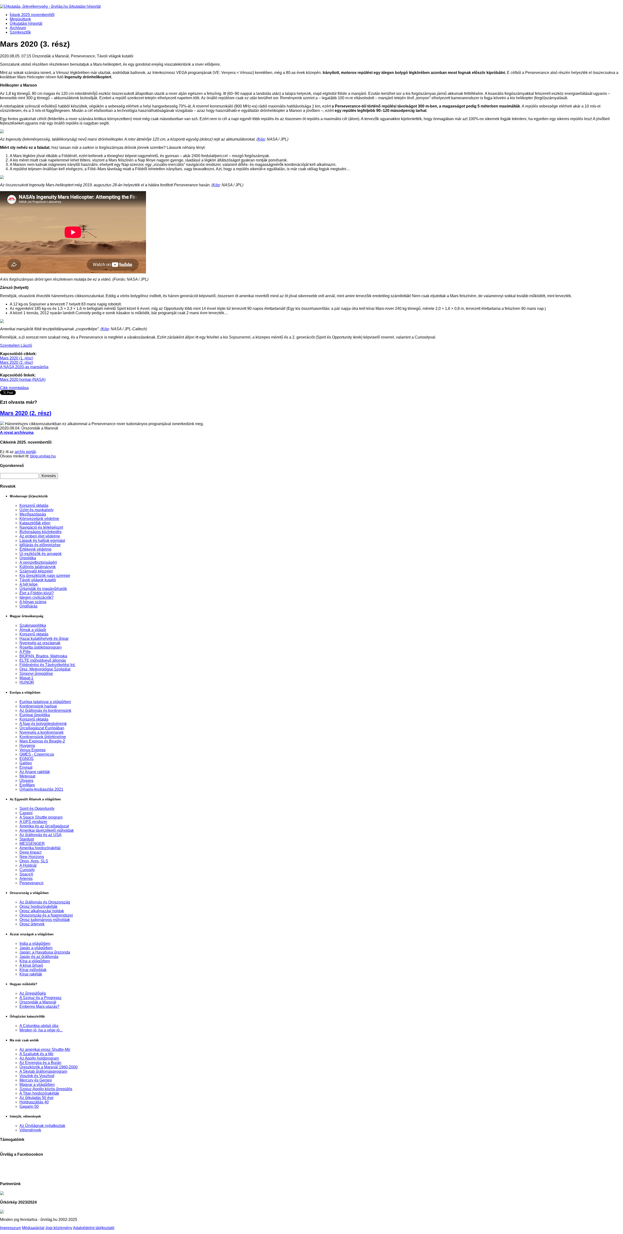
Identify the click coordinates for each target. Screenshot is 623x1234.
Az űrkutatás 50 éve (36, 1098)
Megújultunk (20, 19)
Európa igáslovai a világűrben (45, 702)
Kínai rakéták (30, 974)
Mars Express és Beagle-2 (42, 741)
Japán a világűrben (36, 948)
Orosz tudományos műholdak (44, 920)
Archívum (18, 28)
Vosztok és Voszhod (36, 1076)
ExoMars (27, 785)
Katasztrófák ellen (34, 523)
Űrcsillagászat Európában (41, 728)
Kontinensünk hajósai (38, 706)
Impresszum (10, 1228)
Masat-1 (26, 678)
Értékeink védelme (35, 549)
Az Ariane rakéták (34, 772)
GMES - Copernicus (36, 754)
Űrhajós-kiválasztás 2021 (41, 789)
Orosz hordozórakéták (38, 906)
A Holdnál (28, 865)
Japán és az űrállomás (38, 957)
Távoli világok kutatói (37, 580)
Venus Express (32, 750)
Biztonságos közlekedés (40, 532)
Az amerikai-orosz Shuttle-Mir (44, 1049)
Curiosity (27, 870)
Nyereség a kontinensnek (41, 732)
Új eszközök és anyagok (40, 554)
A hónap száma (32, 602)
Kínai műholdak (32, 970)
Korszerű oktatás (33, 505)
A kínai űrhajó (31, 965)
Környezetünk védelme (39, 519)
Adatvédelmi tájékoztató (93, 1228)
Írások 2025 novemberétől (32, 15)
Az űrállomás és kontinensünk (45, 710)
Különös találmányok (37, 567)
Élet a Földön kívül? (36, 593)
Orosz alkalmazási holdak (41, 911)
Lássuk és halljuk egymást (42, 540)
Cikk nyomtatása (14, 388)
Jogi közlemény (58, 1228)
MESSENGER (32, 843)
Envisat (25, 767)
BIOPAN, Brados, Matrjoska (43, 656)
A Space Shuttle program (41, 817)
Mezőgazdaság (32, 514)
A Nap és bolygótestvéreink (43, 724)
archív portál (25, 452)
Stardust (26, 839)
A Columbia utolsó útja (38, 1026)
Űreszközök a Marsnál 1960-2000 (48, 1067)
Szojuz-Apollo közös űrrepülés (45, 1089)
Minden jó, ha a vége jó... (41, 1030)
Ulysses (26, 780)
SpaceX (26, 874)
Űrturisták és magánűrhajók (43, 589)
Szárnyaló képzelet (36, 571)
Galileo (25, 763)
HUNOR (26, 682)
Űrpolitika (27, 558)
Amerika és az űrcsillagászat (44, 826)
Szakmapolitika (32, 625)
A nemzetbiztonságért (38, 562)
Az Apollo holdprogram (39, 1058)
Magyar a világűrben (37, 1084)
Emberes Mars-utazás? (39, 1006)
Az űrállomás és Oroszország (44, 902)
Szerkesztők (20, 32)
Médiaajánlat (33, 1228)
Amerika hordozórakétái (40, 848)
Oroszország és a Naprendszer (46, 915)
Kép (261, 139)
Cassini (26, 813)
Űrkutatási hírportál (26, 23)
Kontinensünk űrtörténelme (42, 737)
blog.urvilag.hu (43, 456)
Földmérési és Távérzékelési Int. (47, 665)
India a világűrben (34, 943)
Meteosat (27, 776)
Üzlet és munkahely (36, 510)
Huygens (27, 745)
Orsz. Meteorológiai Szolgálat (44, 669)
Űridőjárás (28, 606)
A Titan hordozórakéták (39, 1093)
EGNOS (26, 759)
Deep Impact (30, 852)
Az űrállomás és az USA (40, 835)
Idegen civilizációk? (36, 597)
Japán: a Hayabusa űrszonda (44, 952)
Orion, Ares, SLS (33, 861)
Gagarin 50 (29, 1106)
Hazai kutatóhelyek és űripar (44, 638)
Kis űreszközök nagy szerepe (44, 575)
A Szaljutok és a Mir (36, 1054)
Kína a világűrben (34, 961)
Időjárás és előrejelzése (40, 545)
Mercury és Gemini (35, 1080)
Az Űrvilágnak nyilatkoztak (42, 1126)
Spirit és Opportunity (37, 808)
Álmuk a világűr (32, 630)
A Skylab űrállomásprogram (43, 1071)
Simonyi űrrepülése (36, 673)
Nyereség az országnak (39, 643)
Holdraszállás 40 (34, 1102)
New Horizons (31, 857)
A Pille (25, 652)
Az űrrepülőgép (32, 993)
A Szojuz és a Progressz (40, 998)
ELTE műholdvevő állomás (42, 660)
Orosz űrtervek (32, 924)
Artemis (26, 878)
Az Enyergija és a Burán (40, 1063)
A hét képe (28, 584)
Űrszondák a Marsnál (37, 1002)
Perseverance (31, 883)
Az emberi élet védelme (39, 536)
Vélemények (30, 1130)
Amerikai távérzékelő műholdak (46, 830)
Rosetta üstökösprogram (40, 647)
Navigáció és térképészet (41, 527)
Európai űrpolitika (34, 715)
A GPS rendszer (33, 822)
